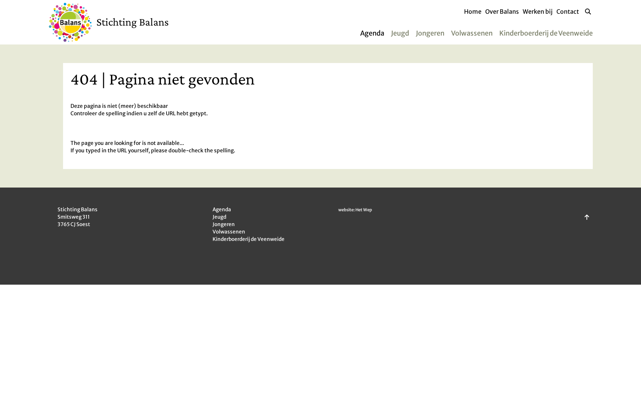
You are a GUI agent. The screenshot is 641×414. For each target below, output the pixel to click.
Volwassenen (472, 33)
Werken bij (538, 11)
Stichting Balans (132, 22)
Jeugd (400, 33)
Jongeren (430, 33)
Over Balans (502, 11)
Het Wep (363, 209)
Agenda (372, 33)
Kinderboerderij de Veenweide (546, 33)
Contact (567, 11)
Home (472, 11)
